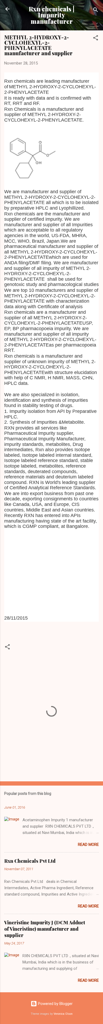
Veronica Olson (63, 1014)
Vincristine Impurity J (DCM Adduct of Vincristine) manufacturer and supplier (44, 928)
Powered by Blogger (55, 1003)
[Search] (95, 11)
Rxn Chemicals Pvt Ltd (29, 861)
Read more (88, 844)
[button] (95, 39)
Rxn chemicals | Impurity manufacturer (51, 15)
